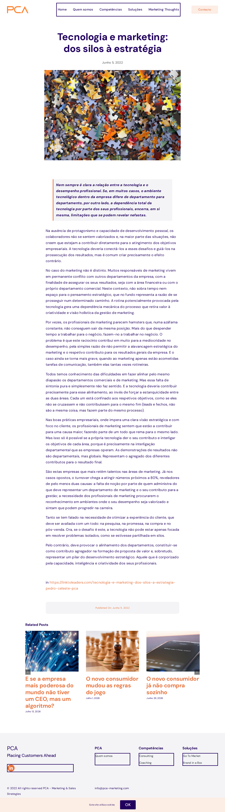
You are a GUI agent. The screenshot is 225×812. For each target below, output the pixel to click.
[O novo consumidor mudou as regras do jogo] (112, 633)
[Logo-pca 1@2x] (18, 8)
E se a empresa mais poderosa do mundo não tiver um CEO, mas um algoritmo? (49, 692)
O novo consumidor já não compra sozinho (172, 685)
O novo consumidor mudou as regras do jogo (112, 685)
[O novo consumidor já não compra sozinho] (173, 633)
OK (128, 804)
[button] (28, 672)
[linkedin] (11, 768)
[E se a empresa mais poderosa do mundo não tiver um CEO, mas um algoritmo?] (52, 633)
